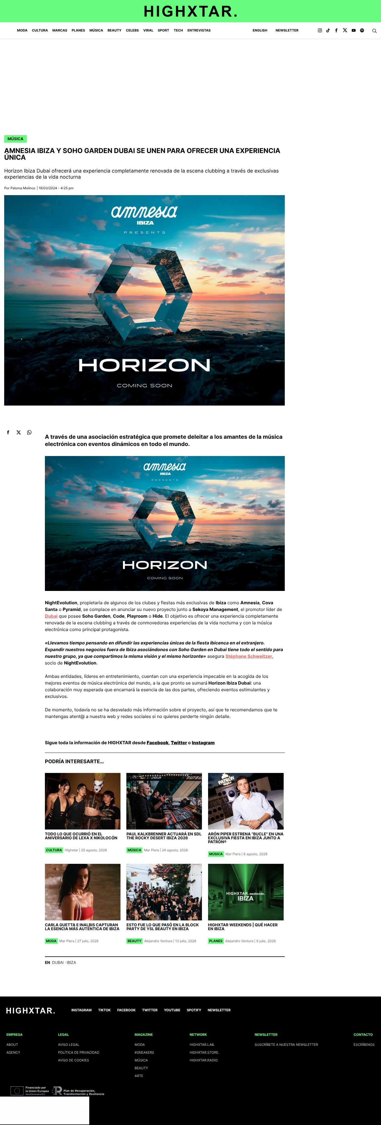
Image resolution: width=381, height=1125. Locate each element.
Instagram (203, 742)
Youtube (172, 1010)
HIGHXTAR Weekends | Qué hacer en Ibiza (243, 927)
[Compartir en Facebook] (8, 432)
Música (96, 30)
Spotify (194, 1010)
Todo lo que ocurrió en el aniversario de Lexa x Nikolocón (81, 836)
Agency (13, 1052)
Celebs (132, 30)
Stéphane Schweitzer (248, 656)
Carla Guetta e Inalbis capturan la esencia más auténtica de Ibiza (82, 927)
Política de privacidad (78, 1052)
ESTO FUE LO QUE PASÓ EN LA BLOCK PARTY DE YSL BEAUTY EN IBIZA (162, 927)
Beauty (115, 30)
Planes (78, 30)
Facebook (157, 742)
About (12, 1044)
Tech (178, 30)
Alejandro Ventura (158, 941)
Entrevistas (199, 30)
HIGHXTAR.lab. (202, 1044)
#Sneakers (144, 1052)
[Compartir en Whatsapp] (29, 432)
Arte (139, 1076)
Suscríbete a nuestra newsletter (286, 1044)
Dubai (51, 616)
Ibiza (71, 962)
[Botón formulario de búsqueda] (374, 31)
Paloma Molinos (23, 188)
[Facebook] (336, 30)
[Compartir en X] (18, 432)
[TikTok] (328, 30)
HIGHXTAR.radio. (204, 1060)
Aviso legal (68, 1044)
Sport (163, 30)
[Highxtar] (190, 11)
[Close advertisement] (83, 1102)
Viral (148, 30)
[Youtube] (354, 30)
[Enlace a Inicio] (30, 1012)
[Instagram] (320, 30)
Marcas (59, 30)
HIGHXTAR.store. (204, 1052)
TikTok (104, 1010)
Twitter (179, 742)
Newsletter (287, 30)
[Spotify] (362, 30)
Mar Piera (151, 850)
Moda (22, 30)
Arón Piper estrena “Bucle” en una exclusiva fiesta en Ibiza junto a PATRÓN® (246, 838)
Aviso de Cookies (73, 1060)
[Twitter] (345, 30)
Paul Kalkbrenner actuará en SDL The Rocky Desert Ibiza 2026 (163, 836)
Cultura (40, 30)
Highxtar (71, 850)
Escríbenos (364, 1044)
